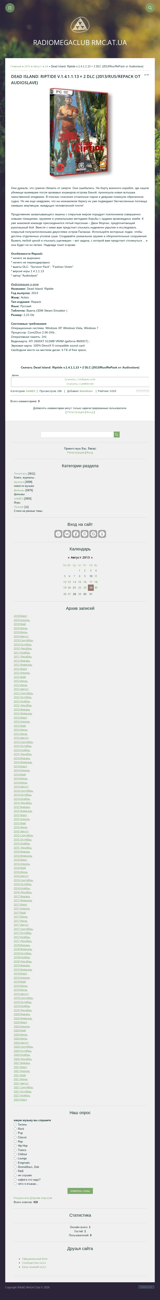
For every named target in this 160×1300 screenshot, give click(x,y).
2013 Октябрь (23, 746)
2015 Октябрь (23, 839)
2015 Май (20, 823)
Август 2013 (80, 557)
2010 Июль (21, 632)
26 (64, 594)
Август (37, 66)
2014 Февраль (23, 762)
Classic (22, 1137)
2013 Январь (22, 709)
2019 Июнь (21, 986)
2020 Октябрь (23, 1051)
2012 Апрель (22, 673)
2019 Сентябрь (23, 998)
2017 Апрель (22, 908)
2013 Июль (21, 734)
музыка (19, 482)
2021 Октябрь (23, 1091)
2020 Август (21, 1043)
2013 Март (20, 717)
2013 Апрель (22, 721)
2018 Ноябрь (22, 957)
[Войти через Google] (93, 534)
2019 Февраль (23, 969)
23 (84, 587)
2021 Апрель (22, 1071)
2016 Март (20, 860)
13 (69, 582)
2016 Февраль (23, 856)
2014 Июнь (21, 778)
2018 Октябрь (23, 953)
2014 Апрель (22, 770)
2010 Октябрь (23, 644)
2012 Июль (21, 685)
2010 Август (21, 636)
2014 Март (20, 766)
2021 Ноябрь (22, 1095)
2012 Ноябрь (22, 701)
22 (79, 587)
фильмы (19, 490)
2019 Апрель (22, 977)
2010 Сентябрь (23, 640)
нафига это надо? (29, 1179)
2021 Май (20, 1075)
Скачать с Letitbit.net (80, 384)
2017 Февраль (23, 900)
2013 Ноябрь (22, 750)
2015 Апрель (22, 819)
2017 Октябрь (23, 933)
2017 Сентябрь (23, 929)
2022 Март (20, 1099)
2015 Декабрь (23, 847)
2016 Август (21, 876)
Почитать (20, 473)
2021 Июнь (21, 1079)
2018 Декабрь (23, 961)
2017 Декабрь (23, 941)
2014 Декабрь (23, 803)
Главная (15, 66)
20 (69, 587)
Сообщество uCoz (34, 1263)
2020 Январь (22, 1014)
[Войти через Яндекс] (85, 534)
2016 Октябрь (23, 884)
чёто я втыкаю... (28, 1183)
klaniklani (86, 391)
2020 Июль (21, 1038)
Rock (21, 1128)
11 (95, 576)
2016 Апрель (22, 864)
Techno (22, 1124)
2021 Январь (22, 1063)
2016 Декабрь (23, 892)
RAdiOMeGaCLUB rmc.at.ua (80, 42)
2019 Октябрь (23, 1002)
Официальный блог (35, 1259)
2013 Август (21, 738)
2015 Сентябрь (23, 835)
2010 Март (20, 616)
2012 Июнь (21, 681)
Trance (22, 1149)
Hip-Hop (23, 1145)
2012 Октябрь (23, 697)
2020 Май (20, 1030)
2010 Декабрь (23, 648)
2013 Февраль (23, 713)
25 (95, 587)
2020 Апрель (22, 1026)
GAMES (30, 391)
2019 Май (20, 981)
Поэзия (19, 507)
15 (79, 582)
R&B (21, 1171)
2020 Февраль (23, 1018)
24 (46, 66)
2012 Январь (22, 661)
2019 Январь (22, 965)
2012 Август (21, 689)
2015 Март (20, 815)
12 (64, 582)
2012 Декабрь (23, 705)
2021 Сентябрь (23, 1087)
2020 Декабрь (23, 1059)
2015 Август (21, 831)
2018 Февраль (23, 949)
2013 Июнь (21, 729)
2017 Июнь (21, 916)
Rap (20, 1141)
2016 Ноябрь (22, 888)
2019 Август (21, 994)
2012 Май (20, 677)
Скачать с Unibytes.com (80, 379)
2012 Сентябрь (23, 693)
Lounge (22, 1158)
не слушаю (25, 1175)
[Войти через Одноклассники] (102, 534)
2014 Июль (21, 782)
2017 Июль (21, 921)
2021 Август (21, 1083)
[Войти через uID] (58, 534)
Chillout (22, 1154)
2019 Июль (21, 990)
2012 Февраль (23, 664)
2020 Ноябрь (22, 1055)
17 (90, 582)
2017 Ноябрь (22, 937)
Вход (89, 412)
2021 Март (20, 1067)
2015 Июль (21, 827)
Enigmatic (24, 1162)
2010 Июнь (21, 628)
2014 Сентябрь (23, 791)
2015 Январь (22, 807)
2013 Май (20, 726)
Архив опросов (42, 1198)
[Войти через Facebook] (76, 534)
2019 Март (20, 973)
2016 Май (20, 868)
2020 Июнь (21, 1034)
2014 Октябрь (23, 795)
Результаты (22, 1198)
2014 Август (21, 786)
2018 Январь (22, 945)
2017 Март (20, 904)
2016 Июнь (21, 872)
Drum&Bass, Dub (28, 1166)
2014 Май (20, 774)
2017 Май (20, 912)
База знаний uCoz (34, 1267)
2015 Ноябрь (22, 843)
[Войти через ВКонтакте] (67, 534)
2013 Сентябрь (23, 742)
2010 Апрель (22, 620)
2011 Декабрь (23, 656)
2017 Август (21, 925)
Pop (20, 1133)
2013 (27, 66)
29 (79, 594)
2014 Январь (22, 758)
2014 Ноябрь (22, 799)
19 (64, 587)
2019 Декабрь (23, 1010)
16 (84, 582)
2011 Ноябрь (22, 652)
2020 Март (20, 1022)
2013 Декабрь (23, 754)
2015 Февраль (23, 811)
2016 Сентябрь (23, 880)
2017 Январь (22, 896)
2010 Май (20, 624)
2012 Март (20, 669)
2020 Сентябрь (23, 1046)
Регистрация (75, 412)
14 (74, 582)
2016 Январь (22, 851)
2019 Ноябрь (22, 1006)
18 (95, 582)
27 (69, 594)
